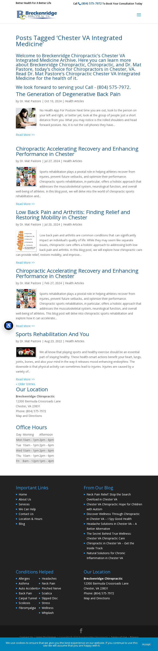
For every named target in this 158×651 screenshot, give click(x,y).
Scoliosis (24, 603)
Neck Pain (48, 583)
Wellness (47, 608)
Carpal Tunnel (28, 598)
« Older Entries (25, 384)
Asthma (24, 583)
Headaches (49, 578)
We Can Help (27, 509)
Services (24, 504)
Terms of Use (119, 636)
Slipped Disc (50, 598)
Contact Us (26, 514)
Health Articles (74, 101)
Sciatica (47, 593)
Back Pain (25, 593)
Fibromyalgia (27, 608)
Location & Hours (30, 519)
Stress (46, 603)
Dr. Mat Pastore (30, 101)
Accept (146, 644)
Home (23, 494)
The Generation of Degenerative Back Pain (68, 94)
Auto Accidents (29, 588)
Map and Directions (29, 416)
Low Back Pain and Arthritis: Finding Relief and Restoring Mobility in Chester (73, 214)
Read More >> (25, 135)
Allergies (24, 578)
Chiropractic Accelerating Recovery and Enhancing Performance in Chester (77, 151)
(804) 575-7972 (91, 3)
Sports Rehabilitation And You (52, 334)
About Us (25, 499)
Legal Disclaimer (46, 636)
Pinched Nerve (51, 588)
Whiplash (48, 613)
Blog (22, 524)
